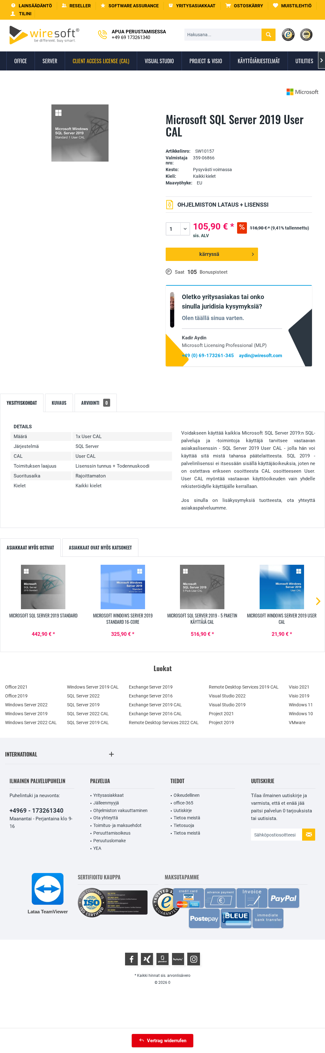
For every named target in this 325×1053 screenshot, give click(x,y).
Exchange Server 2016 (151, 695)
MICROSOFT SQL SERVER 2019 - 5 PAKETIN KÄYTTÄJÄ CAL (202, 618)
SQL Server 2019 (83, 704)
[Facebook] (131, 959)
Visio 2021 (299, 687)
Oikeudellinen (187, 795)
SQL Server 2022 (83, 695)
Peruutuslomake (109, 840)
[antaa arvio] (239, 141)
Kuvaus (59, 402)
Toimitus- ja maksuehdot (117, 825)
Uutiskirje (183, 810)
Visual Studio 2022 (227, 695)
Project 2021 (221, 713)
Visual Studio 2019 (227, 704)
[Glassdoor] (162, 959)
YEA (97, 848)
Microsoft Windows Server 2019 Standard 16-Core (123, 618)
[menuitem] (244, 6)
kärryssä (209, 254)
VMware (297, 722)
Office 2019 (16, 695)
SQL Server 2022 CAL (88, 713)
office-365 (183, 802)
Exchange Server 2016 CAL (155, 713)
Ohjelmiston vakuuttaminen (120, 810)
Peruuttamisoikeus (111, 833)
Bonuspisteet (214, 272)
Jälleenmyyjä (106, 802)
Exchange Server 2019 (151, 687)
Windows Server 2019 (26, 713)
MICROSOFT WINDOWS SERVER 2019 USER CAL (281, 618)
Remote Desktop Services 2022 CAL (164, 722)
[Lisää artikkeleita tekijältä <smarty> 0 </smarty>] (302, 92)
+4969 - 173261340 (36, 810)
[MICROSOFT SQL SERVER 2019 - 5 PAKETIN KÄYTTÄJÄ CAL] (202, 587)
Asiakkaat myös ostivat (30, 547)
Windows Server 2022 (26, 704)
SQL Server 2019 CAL (88, 722)
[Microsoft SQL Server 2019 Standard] (43, 587)
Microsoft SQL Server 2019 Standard (43, 615)
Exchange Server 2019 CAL (155, 704)
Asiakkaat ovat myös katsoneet (100, 547)
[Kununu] (178, 959)
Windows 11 (301, 704)
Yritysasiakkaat (108, 795)
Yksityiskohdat (22, 402)
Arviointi (94, 402)
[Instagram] (193, 959)
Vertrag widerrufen (166, 1040)
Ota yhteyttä (105, 817)
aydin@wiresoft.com (260, 355)
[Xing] (147, 959)
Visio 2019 (299, 695)
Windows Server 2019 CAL (93, 687)
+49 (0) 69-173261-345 (208, 355)
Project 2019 (221, 722)
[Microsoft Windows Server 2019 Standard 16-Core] (123, 587)
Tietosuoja (184, 825)
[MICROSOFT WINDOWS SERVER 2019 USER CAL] (282, 587)
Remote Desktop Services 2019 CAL (244, 687)
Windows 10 (301, 713)
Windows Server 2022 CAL (31, 722)
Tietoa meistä (187, 817)
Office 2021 (16, 687)
